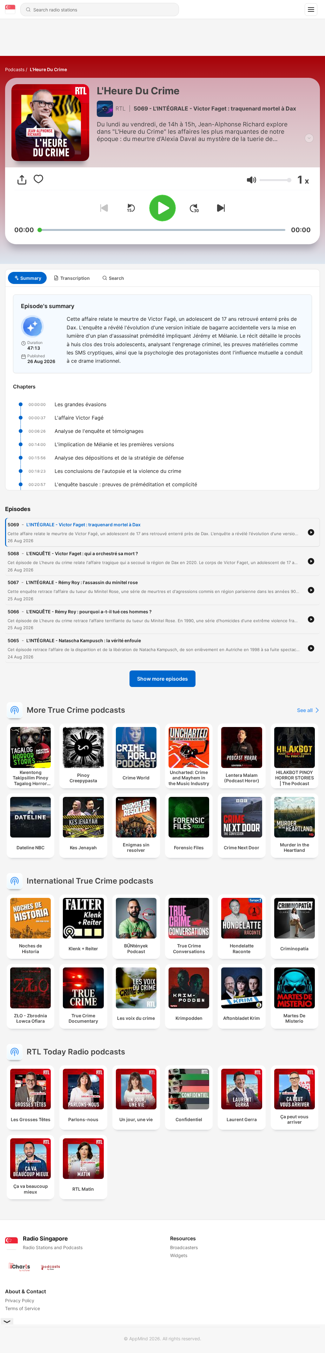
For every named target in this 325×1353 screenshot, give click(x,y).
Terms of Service (22, 1308)
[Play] (162, 208)
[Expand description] (309, 138)
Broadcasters (184, 1247)
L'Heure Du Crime (48, 69)
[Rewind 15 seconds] (131, 208)
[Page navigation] (311, 9)
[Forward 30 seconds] (194, 208)
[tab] (27, 278)
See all (305, 710)
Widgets (178, 1255)
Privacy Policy (19, 1300)
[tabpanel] (162, 388)
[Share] (22, 180)
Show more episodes (162, 679)
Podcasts (14, 69)
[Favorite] (38, 180)
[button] (251, 180)
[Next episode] (220, 208)
